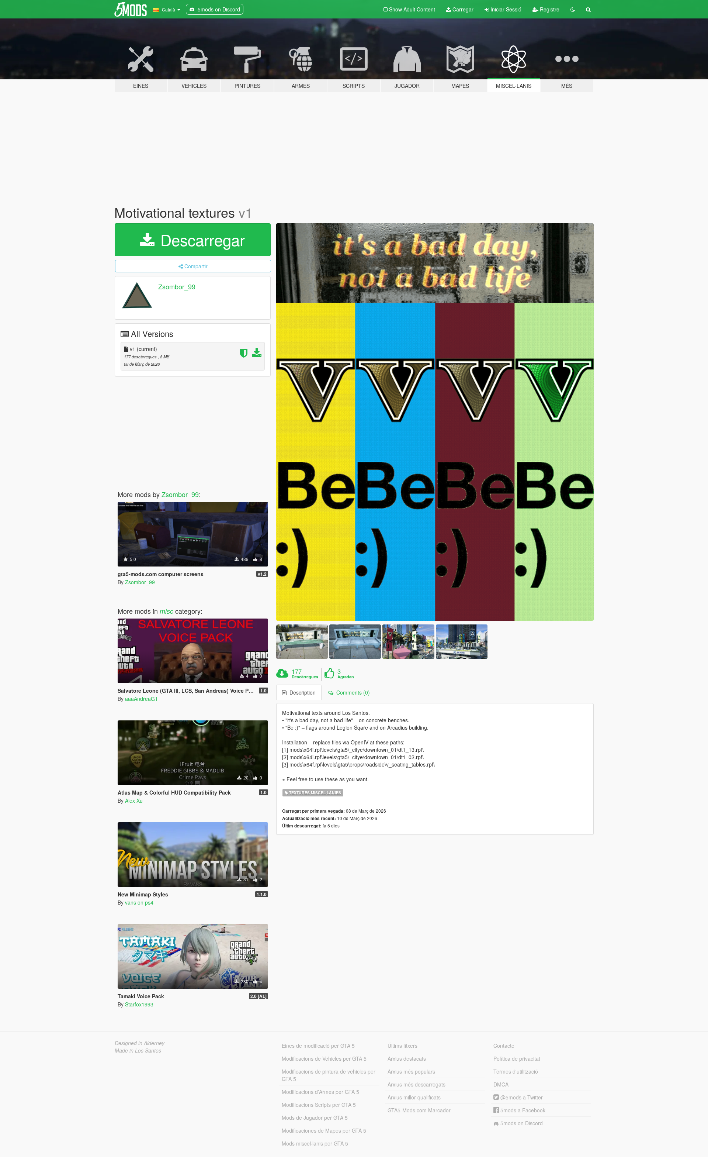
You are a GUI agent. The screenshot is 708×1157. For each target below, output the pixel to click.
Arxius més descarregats (416, 1084)
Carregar (462, 9)
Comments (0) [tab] (351, 692)
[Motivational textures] (435, 422)
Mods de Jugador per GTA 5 (315, 1117)
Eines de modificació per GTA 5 (318, 1045)
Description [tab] (301, 692)
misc (166, 611)
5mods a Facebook (522, 1110)
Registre (548, 9)
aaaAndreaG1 (141, 698)
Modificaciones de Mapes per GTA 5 (324, 1130)
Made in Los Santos (138, 1050)
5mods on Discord (521, 1123)
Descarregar (200, 239)
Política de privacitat (516, 1058)
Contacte (503, 1045)
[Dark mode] (572, 9)
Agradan (345, 677)
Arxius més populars (411, 1071)
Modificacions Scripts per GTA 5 (319, 1104)
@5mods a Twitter (521, 1097)
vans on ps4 (139, 902)
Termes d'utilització (515, 1071)
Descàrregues (305, 677)
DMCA (501, 1084)
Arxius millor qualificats (414, 1097)
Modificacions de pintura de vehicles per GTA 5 (328, 1075)
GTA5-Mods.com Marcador (419, 1110)
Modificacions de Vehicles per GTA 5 (324, 1058)
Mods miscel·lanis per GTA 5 (315, 1143)
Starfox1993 (139, 1004)
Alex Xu (134, 800)
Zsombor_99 (176, 286)
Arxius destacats (407, 1058)
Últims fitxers (402, 1045)
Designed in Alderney (139, 1043)
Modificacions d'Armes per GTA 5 (320, 1091)
